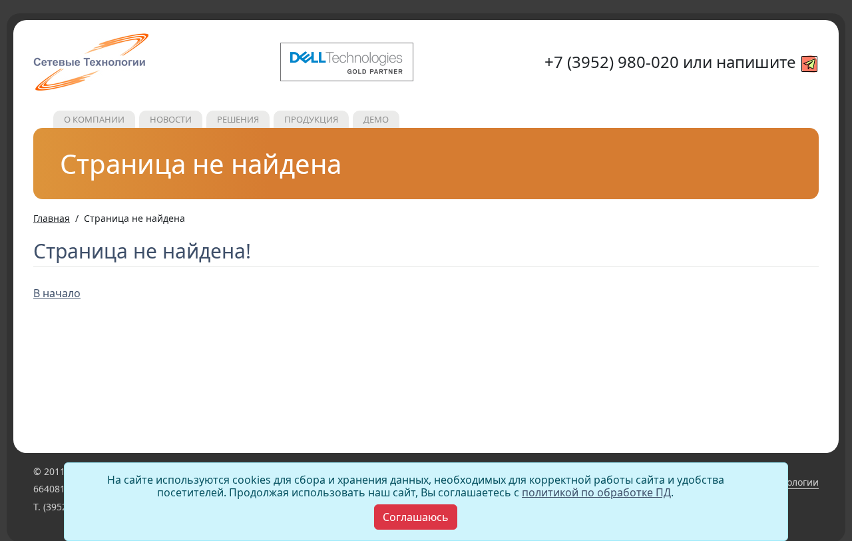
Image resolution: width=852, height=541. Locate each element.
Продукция (311, 119)
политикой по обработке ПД (596, 492)
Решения (238, 119)
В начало (57, 293)
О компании (94, 119)
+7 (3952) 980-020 (611, 62)
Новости (171, 119)
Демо (376, 119)
